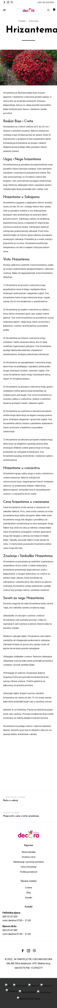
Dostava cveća (28, 857)
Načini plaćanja (28, 852)
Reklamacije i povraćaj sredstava (28, 862)
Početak (22, 21)
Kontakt (28, 897)
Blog (28, 892)
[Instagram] (8, 2)
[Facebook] (4, 2)
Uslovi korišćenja (28, 867)
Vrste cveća (33, 21)
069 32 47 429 (10, 916)
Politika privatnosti (28, 872)
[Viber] (12, 2)
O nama (28, 887)
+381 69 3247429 (45, 2)
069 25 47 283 (10, 930)
